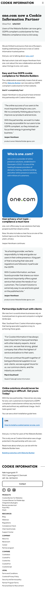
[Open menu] (43, 3)
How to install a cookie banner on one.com (22, 425)
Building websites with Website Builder (18, 453)
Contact (22, 484)
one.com (29, 56)
